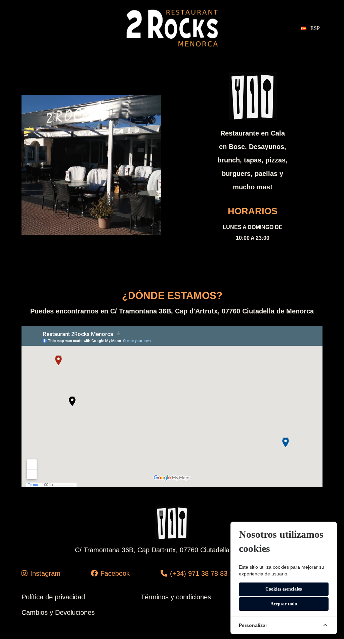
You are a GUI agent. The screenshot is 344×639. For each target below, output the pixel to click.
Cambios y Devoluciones (58, 612)
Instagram (45, 573)
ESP (314, 28)
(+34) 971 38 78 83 (198, 573)
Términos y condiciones (176, 597)
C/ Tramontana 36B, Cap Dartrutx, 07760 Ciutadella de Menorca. (172, 550)
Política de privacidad (53, 597)
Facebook (115, 573)
